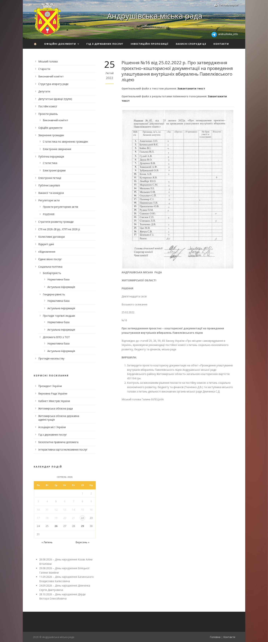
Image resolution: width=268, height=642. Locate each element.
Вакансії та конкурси (51, 193)
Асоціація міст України (52, 427)
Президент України (50, 386)
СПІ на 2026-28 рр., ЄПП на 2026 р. (59, 229)
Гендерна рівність (54, 294)
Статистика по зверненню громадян (65, 141)
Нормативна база (58, 279)
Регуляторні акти (49, 200)
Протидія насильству (51, 358)
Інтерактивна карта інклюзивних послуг (63, 449)
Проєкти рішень (48, 114)
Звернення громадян (51, 135)
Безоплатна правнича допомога (58, 442)
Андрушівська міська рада (154, 16)
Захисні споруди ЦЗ (191, 43)
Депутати (44, 91)
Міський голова (48, 61)
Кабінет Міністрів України (54, 401)
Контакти (221, 43)
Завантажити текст (191, 88)
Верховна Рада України (52, 393)
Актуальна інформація (61, 287)
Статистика (50, 163)
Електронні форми (54, 170)
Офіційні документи (60, 43)
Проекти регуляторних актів (60, 206)
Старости (44, 69)
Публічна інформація (51, 156)
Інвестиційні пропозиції (149, 43)
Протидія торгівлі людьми (59, 315)
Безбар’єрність (52, 273)
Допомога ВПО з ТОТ (56, 337)
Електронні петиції (49, 178)
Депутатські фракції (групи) (55, 99)
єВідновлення (46, 251)
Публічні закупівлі (49, 185)
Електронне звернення (57, 149)
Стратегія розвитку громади (55, 221)
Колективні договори (51, 236)
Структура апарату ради (53, 84)
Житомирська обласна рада (55, 408)
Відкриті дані (46, 244)
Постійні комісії (47, 106)
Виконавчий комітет (51, 76)
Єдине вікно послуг (50, 259)
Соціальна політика (50, 266)
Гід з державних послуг (104, 43)
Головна (215, 637)
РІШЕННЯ (48, 214)
